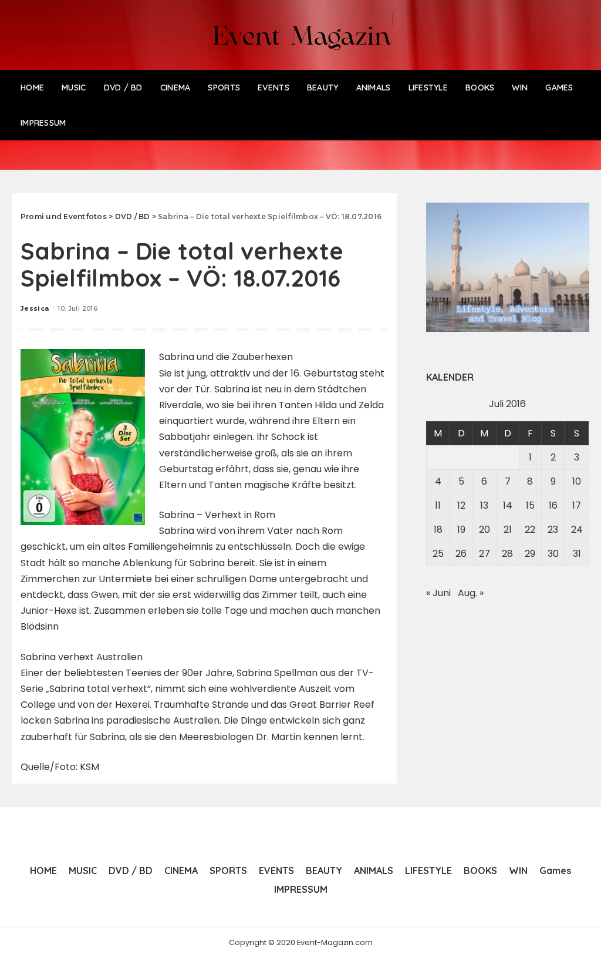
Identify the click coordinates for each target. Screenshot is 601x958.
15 (530, 505)
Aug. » (471, 593)
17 (576, 505)
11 (438, 505)
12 (461, 505)
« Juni (438, 593)
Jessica (35, 308)
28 (507, 553)
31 (577, 553)
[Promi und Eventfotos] (300, 35)
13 (484, 505)
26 (461, 553)
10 (576, 481)
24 (577, 529)
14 (507, 505)
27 (484, 553)
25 (438, 553)
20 (484, 529)
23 (553, 529)
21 (508, 529)
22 (530, 529)
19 (461, 529)
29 (530, 553)
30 (553, 553)
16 (553, 505)
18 (438, 529)
